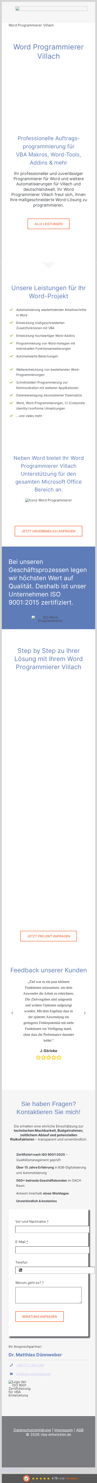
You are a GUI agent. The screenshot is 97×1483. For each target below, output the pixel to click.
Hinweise (72, 1478)
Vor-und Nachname (32, 1221)
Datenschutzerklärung (32, 1430)
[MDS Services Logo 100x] (51, 8)
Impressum (63, 1430)
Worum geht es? (29, 1282)
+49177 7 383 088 (30, 1365)
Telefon (21, 1262)
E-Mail (21, 1242)
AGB (79, 1430)
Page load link (13, 1469)
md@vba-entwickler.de (33, 1374)
